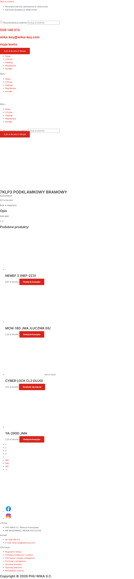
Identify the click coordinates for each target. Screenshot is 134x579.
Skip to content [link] (7, 1)
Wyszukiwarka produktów (15, 22)
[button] (67, 73)
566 (7, 463)
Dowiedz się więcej (32, 387)
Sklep (7, 56)
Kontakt (8, 68)
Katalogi (9, 62)
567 (7, 466)
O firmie (9, 59)
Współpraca (10, 65)
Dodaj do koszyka (31, 282)
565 (7, 460)
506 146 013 (10, 30)
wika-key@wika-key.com (20, 37)
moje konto (8, 44)
